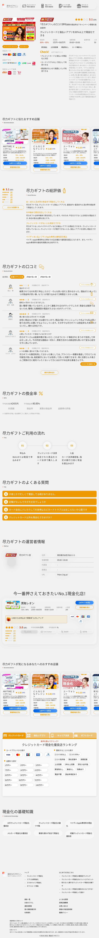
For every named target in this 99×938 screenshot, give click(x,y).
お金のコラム (29, 903)
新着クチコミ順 (17, 277)
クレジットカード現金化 (35, 876)
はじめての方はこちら (66, 872)
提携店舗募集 (63, 903)
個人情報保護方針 (30, 909)
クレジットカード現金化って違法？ (73, 892)
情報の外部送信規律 (65, 909)
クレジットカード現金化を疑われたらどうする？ (77, 889)
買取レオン (27, 603)
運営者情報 (28, 906)
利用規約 (27, 912)
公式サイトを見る (15, 163)
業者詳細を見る (15, 167)
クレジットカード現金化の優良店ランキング (76, 876)
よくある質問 (63, 899)
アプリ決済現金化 (33, 879)
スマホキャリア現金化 (34, 883)
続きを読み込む (49, 372)
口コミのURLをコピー (88, 330)
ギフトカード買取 (33, 886)
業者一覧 (27, 899)
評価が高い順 (32, 277)
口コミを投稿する (13, 207)
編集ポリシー (63, 912)
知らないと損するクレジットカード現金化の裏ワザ (77, 884)
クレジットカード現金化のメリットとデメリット (77, 879)
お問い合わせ (63, 906)
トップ (27, 872)
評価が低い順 (45, 277)
